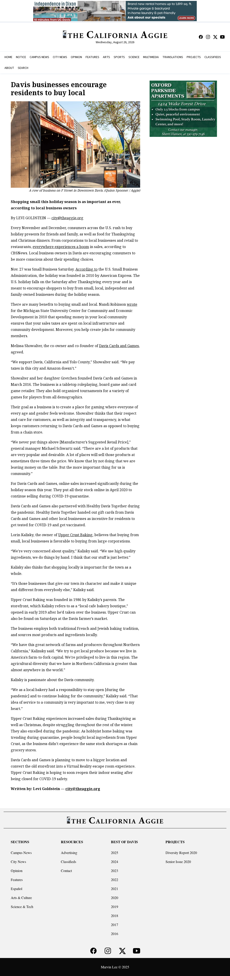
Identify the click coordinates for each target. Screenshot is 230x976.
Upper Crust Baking (75, 534)
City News (18, 861)
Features (17, 879)
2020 (114, 897)
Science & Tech (22, 906)
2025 (114, 852)
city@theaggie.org (67, 217)
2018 (114, 915)
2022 (114, 879)
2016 (114, 933)
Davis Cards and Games (119, 345)
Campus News (21, 852)
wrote (132, 304)
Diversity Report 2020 (181, 852)
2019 (114, 906)
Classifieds (68, 861)
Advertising (69, 852)
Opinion (16, 870)
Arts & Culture (21, 897)
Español (16, 888)
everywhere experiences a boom (61, 246)
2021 (114, 888)
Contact (66, 870)
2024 (114, 861)
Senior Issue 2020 (178, 861)
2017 (114, 924)
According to (86, 269)
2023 (114, 870)
